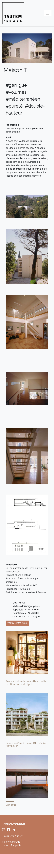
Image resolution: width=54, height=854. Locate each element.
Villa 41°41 (11, 805)
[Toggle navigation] (48, 13)
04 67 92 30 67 (14, 836)
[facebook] (8, 830)
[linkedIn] (13, 830)
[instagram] (3, 830)
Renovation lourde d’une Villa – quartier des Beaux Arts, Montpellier (26, 682)
